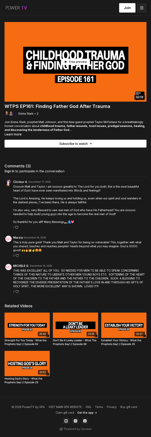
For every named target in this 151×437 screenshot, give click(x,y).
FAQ (88, 407)
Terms (99, 407)
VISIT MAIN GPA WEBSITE (65, 407)
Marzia (18, 237)
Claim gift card (65, 412)
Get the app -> (87, 412)
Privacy (112, 407)
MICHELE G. (21, 265)
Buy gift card (129, 407)
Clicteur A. (20, 181)
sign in (9, 171)
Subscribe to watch (73, 144)
